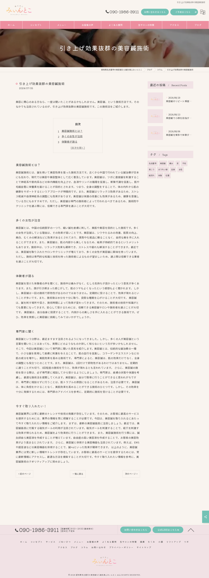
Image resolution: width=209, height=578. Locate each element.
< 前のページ (24, 473)
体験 (160, 175)
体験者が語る (69, 141)
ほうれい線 (163, 169)
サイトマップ (144, 547)
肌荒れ (152, 175)
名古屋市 (152, 163)
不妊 (184, 163)
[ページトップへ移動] (191, 530)
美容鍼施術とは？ (72, 131)
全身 (173, 169)
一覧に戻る (77, 473)
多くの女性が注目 (72, 136)
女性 (180, 169)
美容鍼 (163, 163)
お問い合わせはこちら (155, 11)
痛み (171, 163)
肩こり (152, 169)
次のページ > (131, 473)
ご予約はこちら (182, 11)
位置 (167, 175)
